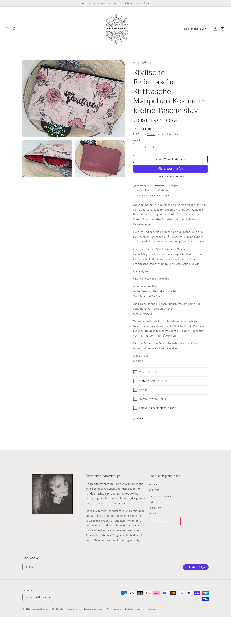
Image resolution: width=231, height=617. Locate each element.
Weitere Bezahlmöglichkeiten (170, 177)
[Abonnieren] (79, 567)
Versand (151, 134)
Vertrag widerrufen (165, 521)
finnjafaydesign (37, 609)
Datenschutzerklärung (94, 609)
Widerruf (154, 490)
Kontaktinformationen (134, 609)
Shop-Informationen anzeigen (153, 195)
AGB (151, 502)
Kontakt (153, 514)
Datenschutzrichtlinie (160, 496)
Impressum (155, 508)
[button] (7, 29)
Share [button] (140, 418)
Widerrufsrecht (73, 609)
